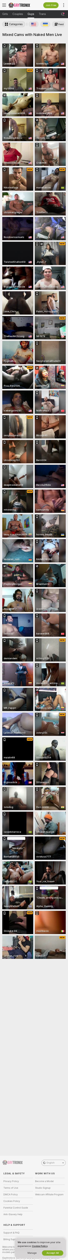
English (51, 1162)
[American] (34, 24)
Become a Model (44, 1181)
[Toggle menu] (4, 5)
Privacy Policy (11, 1181)
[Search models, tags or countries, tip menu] (62, 14)
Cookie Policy (39, 1246)
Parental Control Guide (15, 1207)
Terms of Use (10, 1188)
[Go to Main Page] (21, 5)
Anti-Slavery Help (12, 1214)
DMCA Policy (10, 1194)
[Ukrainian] (45, 24)
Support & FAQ (11, 1232)
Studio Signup (43, 1188)
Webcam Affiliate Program (49, 1194)
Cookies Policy (11, 1201)
